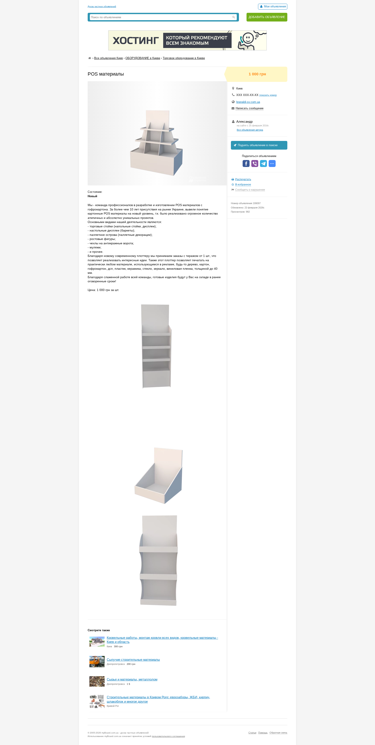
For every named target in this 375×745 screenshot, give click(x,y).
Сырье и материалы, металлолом (132, 679)
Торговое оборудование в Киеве (184, 58)
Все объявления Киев (108, 58)
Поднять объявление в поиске (257, 145)
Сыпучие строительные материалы (133, 659)
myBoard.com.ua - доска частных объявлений (125, 733)
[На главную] (90, 58)
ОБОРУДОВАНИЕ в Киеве (142, 58)
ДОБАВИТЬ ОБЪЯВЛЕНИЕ (267, 17)
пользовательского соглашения (168, 736)
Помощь (263, 732)
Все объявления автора (250, 130)
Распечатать (243, 179)
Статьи (252, 732)
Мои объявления (274, 6)
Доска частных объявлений (102, 6)
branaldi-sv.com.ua (248, 102)
